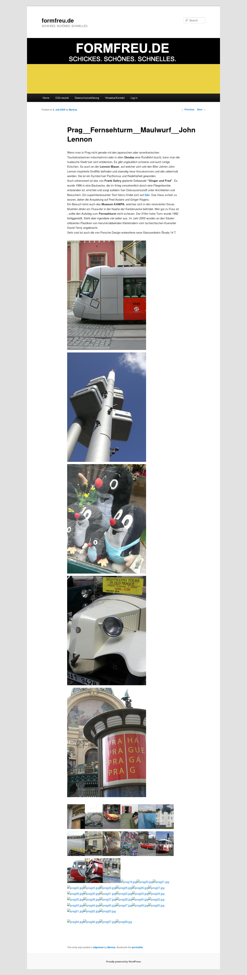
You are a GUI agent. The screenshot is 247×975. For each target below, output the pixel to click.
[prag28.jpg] (75, 893)
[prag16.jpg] (106, 796)
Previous (188, 109)
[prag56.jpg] (91, 922)
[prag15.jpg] (94, 882)
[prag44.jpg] (91, 905)
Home (46, 98)
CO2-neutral (62, 98)
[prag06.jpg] (165, 828)
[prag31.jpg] (108, 893)
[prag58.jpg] (124, 922)
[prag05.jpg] (147, 828)
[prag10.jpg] (129, 855)
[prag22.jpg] (75, 888)
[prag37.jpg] (108, 899)
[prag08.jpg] (94, 855)
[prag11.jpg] (147, 855)
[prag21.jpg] (161, 882)
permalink (137, 947)
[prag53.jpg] (108, 911)
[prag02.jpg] (94, 828)
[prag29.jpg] (106, 349)
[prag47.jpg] (124, 905)
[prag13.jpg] (76, 882)
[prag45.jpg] (108, 905)
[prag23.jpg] (91, 888)
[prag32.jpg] (124, 893)
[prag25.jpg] (124, 888)
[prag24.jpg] (108, 888)
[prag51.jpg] (75, 911)
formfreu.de (58, 20)
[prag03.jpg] (111, 828)
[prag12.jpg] (165, 855)
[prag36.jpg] (91, 899)
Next (201, 109)
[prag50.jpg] (156, 905)
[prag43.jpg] (75, 905)
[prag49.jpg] (140, 905)
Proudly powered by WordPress (123, 961)
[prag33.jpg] (140, 893)
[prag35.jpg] (75, 899)
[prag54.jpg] (75, 922)
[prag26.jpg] (140, 888)
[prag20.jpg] (145, 882)
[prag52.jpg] (91, 911)
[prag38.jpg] (124, 899)
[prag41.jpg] (106, 461)
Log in (134, 98)
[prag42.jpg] (156, 899)
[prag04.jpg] (129, 828)
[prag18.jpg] (106, 572)
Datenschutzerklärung (87, 98)
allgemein (98, 947)
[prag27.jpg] (156, 888)
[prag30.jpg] (91, 893)
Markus (73, 109)
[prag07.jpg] (76, 855)
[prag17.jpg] (111, 882)
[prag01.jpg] (76, 828)
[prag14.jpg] (106, 684)
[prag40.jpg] (140, 899)
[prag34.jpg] (156, 893)
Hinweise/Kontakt (115, 98)
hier (147, 195)
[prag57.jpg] (108, 922)
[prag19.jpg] (128, 882)
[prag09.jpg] (111, 855)
